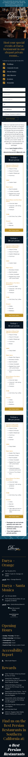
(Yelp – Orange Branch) (14, 579)
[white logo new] (5, 9)
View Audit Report (10, 660)
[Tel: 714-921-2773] (3, 571)
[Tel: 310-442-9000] (3, 596)
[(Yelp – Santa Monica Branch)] (5, 604)
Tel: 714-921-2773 (10, 571)
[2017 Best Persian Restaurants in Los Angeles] (3, 705)
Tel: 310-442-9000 (10, 596)
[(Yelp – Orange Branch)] (5, 579)
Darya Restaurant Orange (14, 615)
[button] (22, 9)
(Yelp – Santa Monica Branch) (15, 604)
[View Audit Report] (3, 661)
